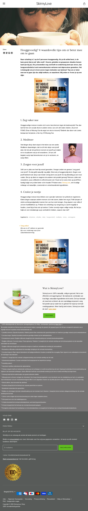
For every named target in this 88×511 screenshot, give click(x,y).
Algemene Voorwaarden (15, 499)
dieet (43, 217)
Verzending (28, 499)
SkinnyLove (66, 182)
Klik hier (49, 315)
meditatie (59, 217)
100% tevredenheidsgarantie (11, 506)
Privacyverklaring (39, 499)
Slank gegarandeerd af (10, 459)
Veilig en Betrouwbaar (63, 499)
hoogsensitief (51, 217)
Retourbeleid (51, 499)
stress (65, 217)
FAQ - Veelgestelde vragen (11, 501)
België (9, 492)
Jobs (4, 499)
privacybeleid (14, 439)
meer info (58, 324)
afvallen (38, 217)
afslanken (32, 217)
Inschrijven (65, 447)
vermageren (71, 217)
